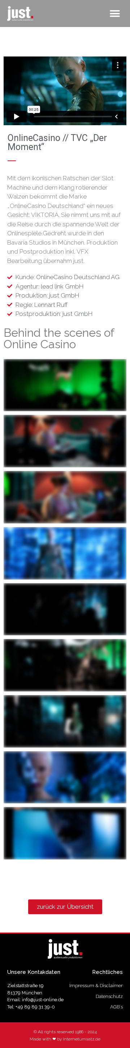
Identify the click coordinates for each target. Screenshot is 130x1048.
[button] (115, 13)
